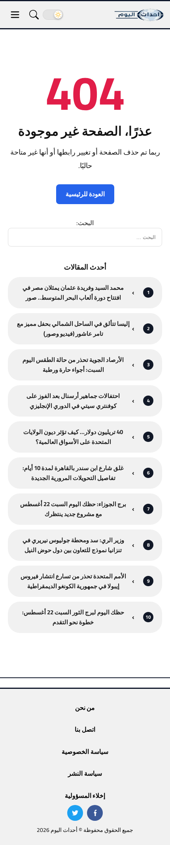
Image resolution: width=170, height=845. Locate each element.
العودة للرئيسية (85, 194)
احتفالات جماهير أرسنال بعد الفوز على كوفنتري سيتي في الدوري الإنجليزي (73, 401)
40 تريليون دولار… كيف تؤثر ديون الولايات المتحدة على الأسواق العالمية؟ (73, 437)
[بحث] (34, 14)
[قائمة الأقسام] (15, 14)
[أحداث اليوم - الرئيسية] (139, 14)
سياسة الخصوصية (85, 751)
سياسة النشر (85, 773)
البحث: (85, 223)
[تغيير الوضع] (53, 15)
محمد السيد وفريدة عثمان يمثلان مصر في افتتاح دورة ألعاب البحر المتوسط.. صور (73, 293)
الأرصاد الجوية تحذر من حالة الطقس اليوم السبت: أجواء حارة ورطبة (73, 365)
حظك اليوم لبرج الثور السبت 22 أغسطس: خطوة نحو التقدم (73, 617)
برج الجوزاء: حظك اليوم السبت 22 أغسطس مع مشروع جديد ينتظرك (73, 509)
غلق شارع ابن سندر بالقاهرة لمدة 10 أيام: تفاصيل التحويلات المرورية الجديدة (73, 473)
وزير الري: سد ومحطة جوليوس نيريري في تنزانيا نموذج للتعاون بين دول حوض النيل (73, 545)
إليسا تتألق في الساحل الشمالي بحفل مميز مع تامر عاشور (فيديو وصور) (73, 329)
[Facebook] (95, 813)
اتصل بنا (85, 729)
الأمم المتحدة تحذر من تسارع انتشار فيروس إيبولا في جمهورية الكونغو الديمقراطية (73, 581)
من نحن (85, 707)
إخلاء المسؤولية (85, 795)
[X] (75, 813)
